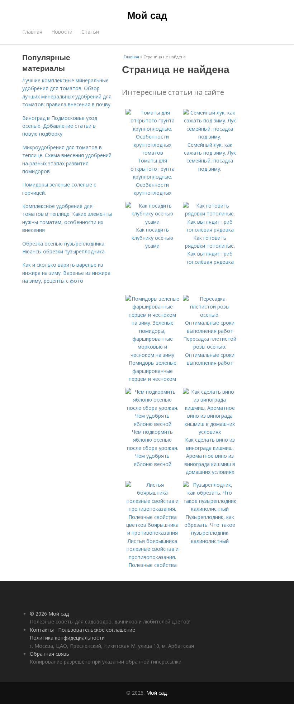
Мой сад (147, 15)
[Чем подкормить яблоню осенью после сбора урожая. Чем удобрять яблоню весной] (152, 424)
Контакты (42, 629)
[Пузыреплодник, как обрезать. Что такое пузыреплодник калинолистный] (210, 508)
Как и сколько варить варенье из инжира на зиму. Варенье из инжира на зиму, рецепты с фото (66, 272)
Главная (32, 31)
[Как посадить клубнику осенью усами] (152, 221)
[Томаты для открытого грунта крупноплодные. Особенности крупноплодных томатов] (152, 152)
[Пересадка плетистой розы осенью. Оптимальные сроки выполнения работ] (210, 330)
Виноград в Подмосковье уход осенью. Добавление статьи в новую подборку (59, 126)
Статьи (90, 31)
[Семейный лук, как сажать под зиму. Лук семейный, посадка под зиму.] (210, 136)
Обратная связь (49, 653)
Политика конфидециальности (67, 637)
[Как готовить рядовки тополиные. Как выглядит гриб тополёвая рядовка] (210, 229)
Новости (61, 31)
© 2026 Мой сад (49, 613)
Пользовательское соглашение (96, 629)
